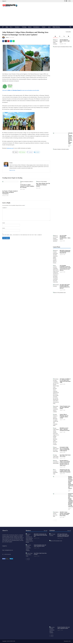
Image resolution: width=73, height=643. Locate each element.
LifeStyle (52, 530)
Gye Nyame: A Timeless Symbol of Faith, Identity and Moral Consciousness (10, 192)
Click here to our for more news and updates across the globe (20, 90)
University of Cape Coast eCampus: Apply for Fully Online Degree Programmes (65, 470)
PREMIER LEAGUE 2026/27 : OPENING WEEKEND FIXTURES (65, 429)
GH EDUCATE (12, 641)
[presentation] (55, 36)
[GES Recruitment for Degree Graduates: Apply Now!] (56, 43)
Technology (24, 27)
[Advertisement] (36, 17)
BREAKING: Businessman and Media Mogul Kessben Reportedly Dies (65, 251)
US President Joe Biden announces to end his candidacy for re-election (27, 186)
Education (18, 27)
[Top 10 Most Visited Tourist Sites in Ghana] (56, 457)
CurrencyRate (68, 31)
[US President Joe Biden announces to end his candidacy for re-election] (27, 182)
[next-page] (56, 520)
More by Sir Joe (12, 170)
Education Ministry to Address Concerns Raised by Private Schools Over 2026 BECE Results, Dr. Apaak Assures (65, 463)
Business (29, 27)
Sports (49, 27)
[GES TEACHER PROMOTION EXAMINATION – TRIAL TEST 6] (56, 241)
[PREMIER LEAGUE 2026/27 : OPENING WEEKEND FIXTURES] (56, 444)
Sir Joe (7, 37)
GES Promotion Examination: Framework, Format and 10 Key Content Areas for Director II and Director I (65, 268)
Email (3, 228)
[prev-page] (54, 520)
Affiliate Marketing (56, 27)
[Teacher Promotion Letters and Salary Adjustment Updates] (56, 411)
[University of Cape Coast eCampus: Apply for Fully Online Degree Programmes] (56, 473)
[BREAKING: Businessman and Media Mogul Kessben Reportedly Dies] (56, 262)
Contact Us (4, 1)
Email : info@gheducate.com (7, 550)
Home (7, 27)
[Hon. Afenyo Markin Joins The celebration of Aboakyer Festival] (41, 181)
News (12, 27)
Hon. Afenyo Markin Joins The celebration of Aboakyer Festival (43, 185)
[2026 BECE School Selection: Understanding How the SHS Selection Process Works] (56, 516)
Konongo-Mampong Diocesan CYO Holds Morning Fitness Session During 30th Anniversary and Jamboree (70, 482)
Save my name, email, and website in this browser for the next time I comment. (22, 234)
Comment (4, 207)
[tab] (55, 36)
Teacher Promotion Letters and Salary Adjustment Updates (65, 407)
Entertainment (37, 27)
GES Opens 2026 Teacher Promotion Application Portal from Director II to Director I (63, 535)
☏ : (3, 554)
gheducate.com (10, 148)
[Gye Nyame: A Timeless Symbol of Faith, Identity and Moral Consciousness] (10, 181)
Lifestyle (44, 27)
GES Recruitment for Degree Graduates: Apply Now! (65, 41)
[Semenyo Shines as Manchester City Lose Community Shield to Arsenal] (56, 425)
